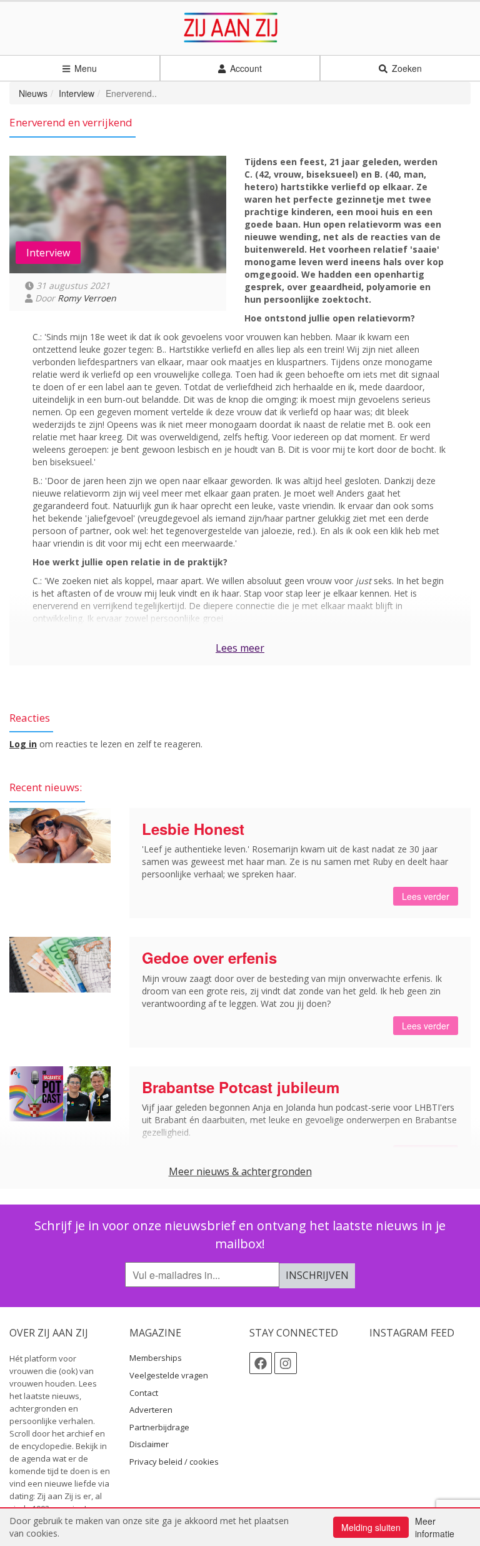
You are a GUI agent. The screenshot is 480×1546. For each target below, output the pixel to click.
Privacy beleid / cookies (174, 1461)
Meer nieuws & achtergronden (240, 1171)
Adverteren (150, 1409)
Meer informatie (434, 1527)
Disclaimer (149, 1444)
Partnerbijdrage (159, 1427)
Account (245, 68)
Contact (143, 1392)
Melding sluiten (371, 1527)
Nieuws (33, 93)
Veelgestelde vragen (168, 1375)
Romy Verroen (87, 298)
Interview (76, 93)
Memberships (155, 1357)
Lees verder (425, 896)
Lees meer (240, 648)
